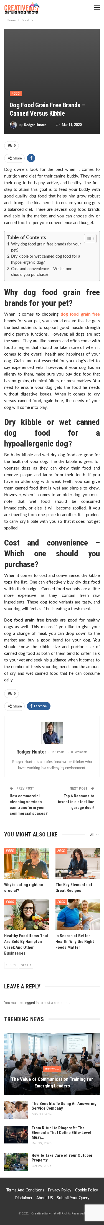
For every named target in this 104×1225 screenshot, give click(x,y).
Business (52, 1069)
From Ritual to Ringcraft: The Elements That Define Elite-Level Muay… (61, 1132)
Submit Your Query (73, 1198)
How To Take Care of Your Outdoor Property (62, 1158)
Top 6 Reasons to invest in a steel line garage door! (76, 801)
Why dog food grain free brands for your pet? (46, 247)
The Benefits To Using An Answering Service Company (64, 1106)
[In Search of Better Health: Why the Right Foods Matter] (77, 914)
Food (16, 93)
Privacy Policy (59, 1190)
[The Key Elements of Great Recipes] (77, 863)
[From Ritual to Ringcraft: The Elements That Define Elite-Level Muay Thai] (16, 1134)
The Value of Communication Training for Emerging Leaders (52, 1082)
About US (44, 1198)
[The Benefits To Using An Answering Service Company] (16, 1110)
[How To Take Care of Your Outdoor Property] (16, 1162)
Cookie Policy (86, 1190)
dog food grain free (80, 314)
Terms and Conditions (25, 1190)
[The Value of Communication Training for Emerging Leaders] (52, 1064)
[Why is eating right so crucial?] (26, 863)
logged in (31, 1003)
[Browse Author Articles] (52, 733)
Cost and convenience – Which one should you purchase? (41, 272)
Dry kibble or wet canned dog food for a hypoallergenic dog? (45, 260)
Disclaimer (23, 1198)
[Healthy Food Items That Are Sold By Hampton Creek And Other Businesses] (26, 914)
